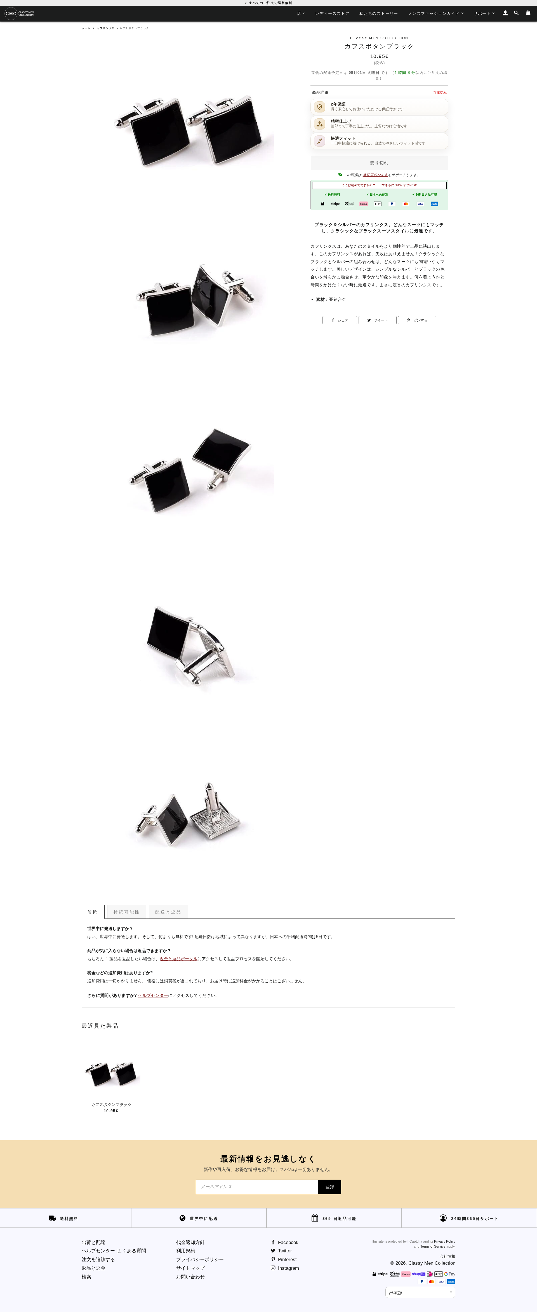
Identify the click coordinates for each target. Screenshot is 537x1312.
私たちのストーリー (378, 13)
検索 (86, 1277)
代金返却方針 (190, 1242)
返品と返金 (93, 1268)
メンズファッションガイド (434, 13)
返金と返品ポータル (178, 959)
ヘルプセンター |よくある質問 (114, 1251)
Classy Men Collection (431, 1263)
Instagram (288, 1268)
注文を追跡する (98, 1259)
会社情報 (447, 1256)
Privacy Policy (444, 1241)
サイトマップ (190, 1268)
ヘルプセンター (153, 995)
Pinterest (287, 1259)
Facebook (287, 1242)
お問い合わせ (190, 1277)
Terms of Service (433, 1246)
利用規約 (185, 1251)
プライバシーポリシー (200, 1259)
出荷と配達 (93, 1242)
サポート (482, 13)
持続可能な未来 (375, 175)
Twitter (284, 1251)
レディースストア (332, 13)
